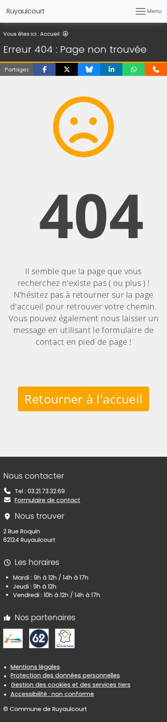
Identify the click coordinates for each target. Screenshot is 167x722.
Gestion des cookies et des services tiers (71, 685)
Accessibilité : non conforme (52, 694)
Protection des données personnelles (65, 675)
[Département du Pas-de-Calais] (39, 638)
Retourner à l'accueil (83, 399)
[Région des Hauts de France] (65, 638)
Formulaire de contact (47, 500)
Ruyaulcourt (25, 11)
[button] (44, 69)
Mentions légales (35, 667)
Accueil (50, 33)
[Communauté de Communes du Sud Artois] (13, 638)
